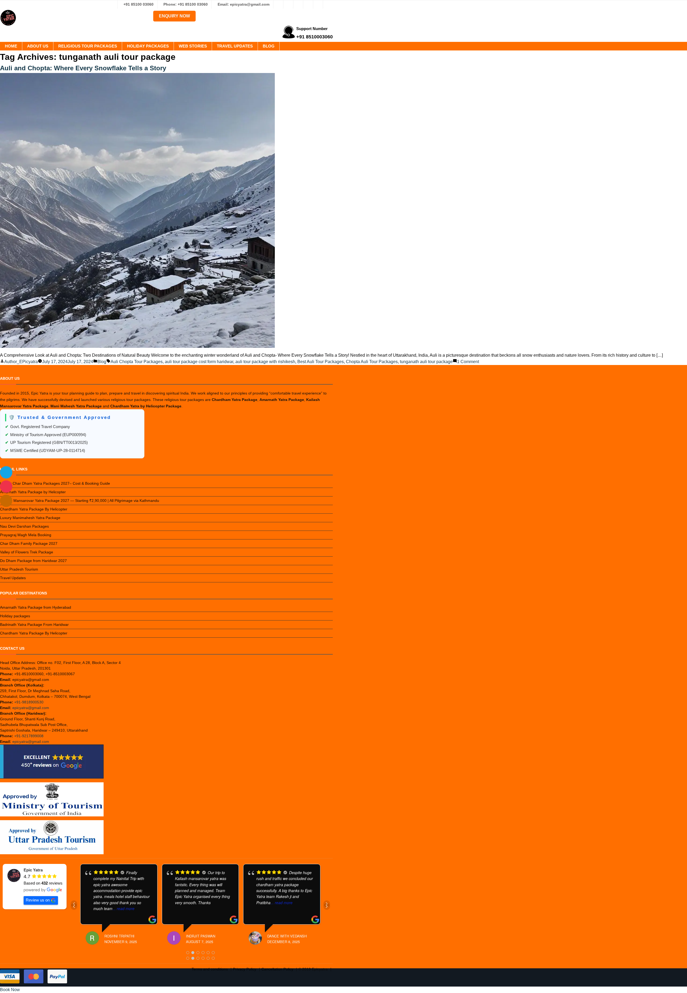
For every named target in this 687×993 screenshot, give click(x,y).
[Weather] (6, 472)
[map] (6, 501)
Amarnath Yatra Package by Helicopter (33, 492)
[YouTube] (328, 4)
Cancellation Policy (277, 969)
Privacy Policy (244, 969)
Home (11, 46)
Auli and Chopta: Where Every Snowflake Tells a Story (83, 68)
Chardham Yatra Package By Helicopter (33, 509)
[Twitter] (298, 4)
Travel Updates (235, 46)
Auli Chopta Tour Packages (137, 361)
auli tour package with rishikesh (265, 361)
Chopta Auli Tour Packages (372, 361)
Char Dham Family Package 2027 (28, 543)
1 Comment (468, 361)
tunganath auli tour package (426, 361)
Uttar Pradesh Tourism (19, 569)
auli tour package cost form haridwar (199, 361)
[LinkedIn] (308, 4)
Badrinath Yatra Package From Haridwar (34, 624)
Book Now (10, 989)
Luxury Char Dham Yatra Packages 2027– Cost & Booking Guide (55, 483)
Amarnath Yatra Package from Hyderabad (35, 607)
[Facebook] (278, 4)
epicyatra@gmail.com (30, 708)
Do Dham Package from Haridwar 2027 (33, 560)
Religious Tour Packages (87, 46)
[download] (6, 486)
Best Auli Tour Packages (320, 361)
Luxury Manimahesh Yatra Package (30, 518)
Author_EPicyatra (21, 361)
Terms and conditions (210, 969)
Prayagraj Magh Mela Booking (25, 535)
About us (37, 46)
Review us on (38, 900)
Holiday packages (148, 46)
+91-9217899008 (28, 736)
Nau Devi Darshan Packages (24, 526)
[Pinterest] (318, 4)
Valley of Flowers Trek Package (26, 552)
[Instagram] (288, 4)
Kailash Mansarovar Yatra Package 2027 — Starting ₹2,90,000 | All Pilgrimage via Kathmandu (79, 500)
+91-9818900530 (28, 702)
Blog (269, 46)
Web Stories (193, 46)
